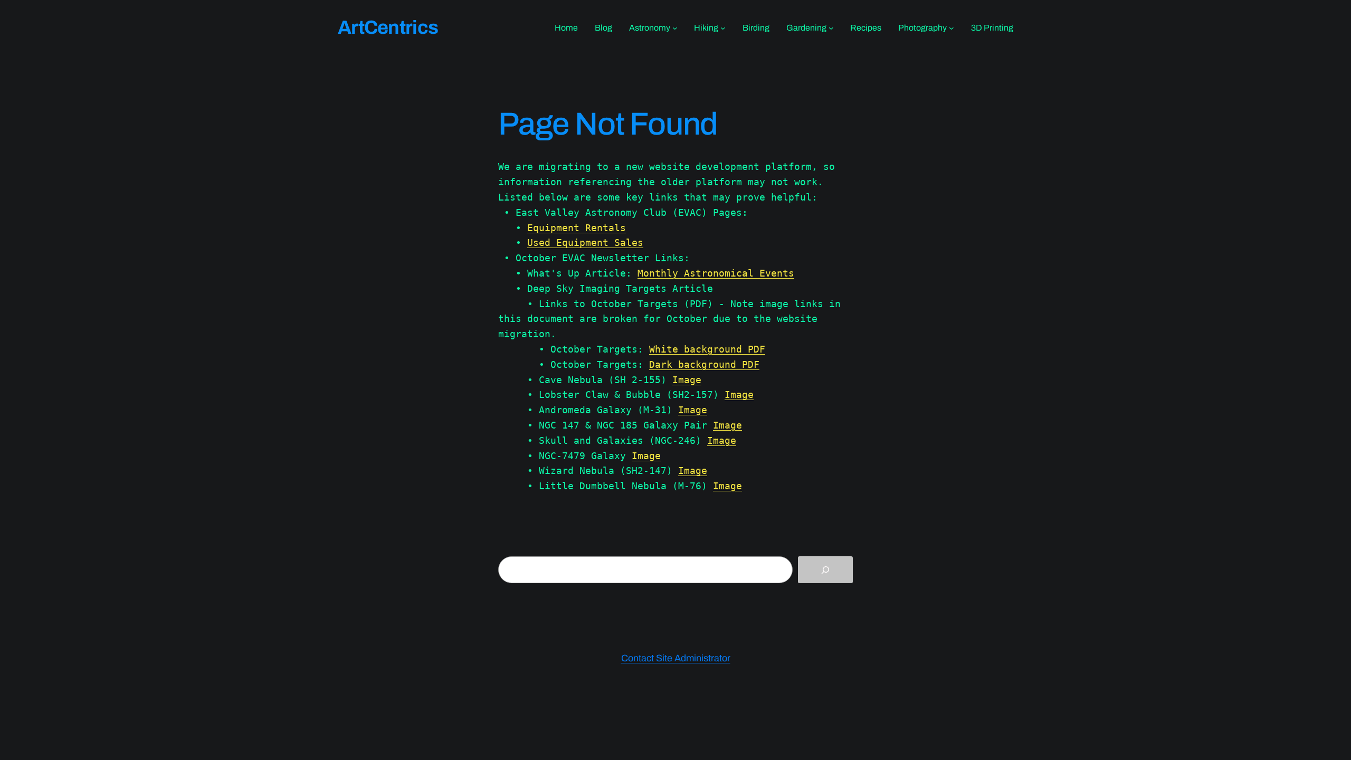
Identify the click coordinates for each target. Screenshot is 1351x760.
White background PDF (707, 349)
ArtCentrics (388, 27)
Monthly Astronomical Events (716, 273)
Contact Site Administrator (675, 658)
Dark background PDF (704, 364)
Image (686, 379)
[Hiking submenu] (723, 28)
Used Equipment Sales (585, 242)
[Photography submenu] (951, 28)
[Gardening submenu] (831, 28)
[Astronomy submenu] (675, 28)
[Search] (825, 569)
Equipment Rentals (576, 227)
